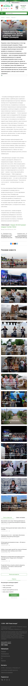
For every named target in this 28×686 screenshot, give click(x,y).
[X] (15, 244)
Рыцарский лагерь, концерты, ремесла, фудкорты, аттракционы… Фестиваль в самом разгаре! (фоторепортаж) (13, 349)
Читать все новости (14, 574)
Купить (23, 6)
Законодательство (5, 656)
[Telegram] (17, 244)
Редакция (3, 651)
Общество (13, 17)
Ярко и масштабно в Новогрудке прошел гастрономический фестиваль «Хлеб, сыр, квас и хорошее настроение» (13, 384)
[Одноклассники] (13, 244)
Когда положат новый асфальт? (11, 420)
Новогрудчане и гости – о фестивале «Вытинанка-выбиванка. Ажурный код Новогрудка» (13, 297)
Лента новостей (7, 517)
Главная (2, 17)
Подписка (3, 660)
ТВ (1, 658)
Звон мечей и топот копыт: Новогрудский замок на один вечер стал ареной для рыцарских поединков (14, 263)
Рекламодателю (5, 653)
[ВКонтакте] (11, 244)
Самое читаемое (20, 517)
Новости (8, 17)
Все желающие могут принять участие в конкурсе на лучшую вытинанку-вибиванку (13, 488)
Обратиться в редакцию (7, 672)
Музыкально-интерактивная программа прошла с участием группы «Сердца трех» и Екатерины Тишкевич (13, 332)
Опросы (14, 579)
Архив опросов (14, 597)
